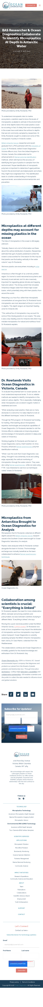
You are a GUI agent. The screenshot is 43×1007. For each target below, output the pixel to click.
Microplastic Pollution (21, 844)
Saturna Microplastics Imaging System (21, 817)
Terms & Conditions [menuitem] (28, 982)
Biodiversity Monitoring (21, 851)
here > (26, 930)
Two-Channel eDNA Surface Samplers (21, 830)
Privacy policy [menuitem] (14, 982)
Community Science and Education (21, 879)
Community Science (21, 866)
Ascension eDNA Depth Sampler (21, 827)
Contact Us (31, 5)
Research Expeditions (21, 876)
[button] (22, 95)
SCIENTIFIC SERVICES (21, 836)
